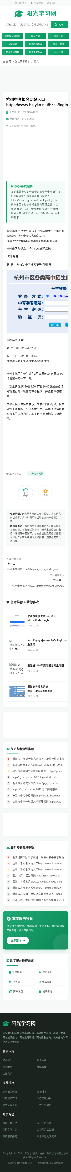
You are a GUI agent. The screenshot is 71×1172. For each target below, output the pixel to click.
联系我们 (7, 1060)
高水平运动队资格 (46, 1136)
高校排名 (42, 1091)
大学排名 (12, 44)
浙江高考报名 (22, 61)
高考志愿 (51, 3)
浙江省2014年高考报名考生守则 (45, 665)
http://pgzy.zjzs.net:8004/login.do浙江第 (47, 642)
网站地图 (7, 1067)
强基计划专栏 (10, 1123)
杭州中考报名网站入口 (31, 235)
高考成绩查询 (35, 44)
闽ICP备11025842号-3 (20, 1163)
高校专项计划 (10, 1129)
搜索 (61, 24)
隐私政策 (42, 1067)
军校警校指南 (10, 1136)
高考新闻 (58, 36)
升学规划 (38, 3)
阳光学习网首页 (12, 36)
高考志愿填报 (12, 52)
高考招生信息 (10, 1091)
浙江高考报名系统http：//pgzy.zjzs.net (39, 688)
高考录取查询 (35, 52)
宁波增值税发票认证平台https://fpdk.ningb (41, 618)
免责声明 (42, 1060)
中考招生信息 (44, 1104)
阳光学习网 (41, 13)
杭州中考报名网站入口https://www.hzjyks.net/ (38, 585)
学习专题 (35, 36)
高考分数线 (58, 44)
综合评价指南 (44, 1123)
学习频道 (22, 3)
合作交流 (7, 1073)
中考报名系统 (36, 474)
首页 (8, 61)
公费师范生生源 (45, 1129)
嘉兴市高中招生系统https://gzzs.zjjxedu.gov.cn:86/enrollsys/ (35, 569)
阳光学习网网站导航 (52, 1163)
